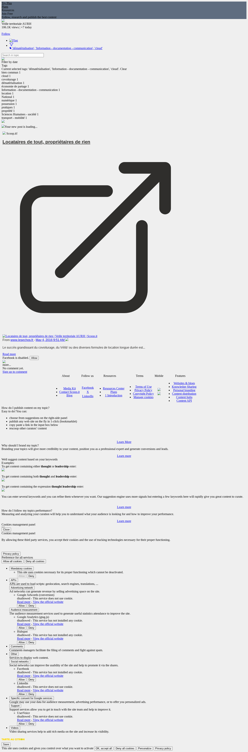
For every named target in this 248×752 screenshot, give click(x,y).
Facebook (88, 387)
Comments (17, 646)
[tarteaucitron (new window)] (13, 741)
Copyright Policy (143, 393)
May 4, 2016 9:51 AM (50, 340)
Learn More (124, 442)
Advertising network (22, 587)
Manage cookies (143, 397)
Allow (34, 358)
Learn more (124, 456)
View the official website (48, 601)
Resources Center (113, 388)
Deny (31, 576)
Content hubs (184, 397)
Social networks (20, 661)
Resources (8, 10)
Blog (69, 395)
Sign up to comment (15, 371)
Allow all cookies (12, 561)
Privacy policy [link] (11, 553)
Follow (6, 33)
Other (14, 654)
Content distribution (184, 393)
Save (6, 744)
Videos (15, 727)
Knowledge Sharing (184, 386)
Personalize (144, 748)
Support (15, 705)
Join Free (7, 13)
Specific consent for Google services (31, 698)
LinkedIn (87, 396)
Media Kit (69, 388)
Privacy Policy (143, 390)
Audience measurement (24, 609)
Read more (9, 354)
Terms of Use (143, 386)
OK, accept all (104, 748)
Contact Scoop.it (69, 392)
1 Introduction (113, 395)
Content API (184, 400)
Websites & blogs (184, 383)
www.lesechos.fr (22, 340)
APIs (13, 580)
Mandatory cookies (21, 568)
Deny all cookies (35, 561)
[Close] (3, 527)
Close (6, 529)
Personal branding (184, 390)
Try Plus (7, 3)
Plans (5, 6)
